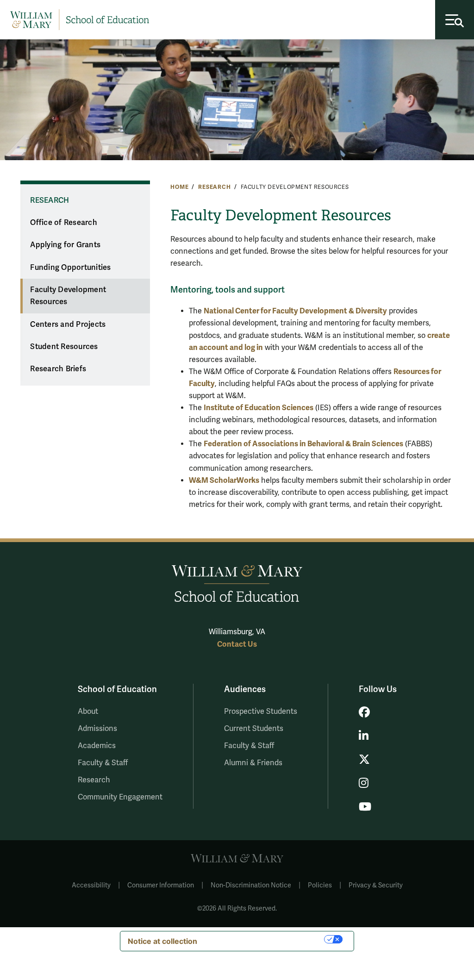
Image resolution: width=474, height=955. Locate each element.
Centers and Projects (68, 324)
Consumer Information (160, 885)
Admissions (97, 728)
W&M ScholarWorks (224, 480)
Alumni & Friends (253, 763)
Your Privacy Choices (265, 939)
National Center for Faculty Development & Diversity (295, 311)
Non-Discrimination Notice (251, 885)
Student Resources (64, 346)
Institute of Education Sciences (258, 407)
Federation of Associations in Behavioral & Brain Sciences (303, 444)
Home (179, 187)
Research (214, 187)
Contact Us (237, 644)
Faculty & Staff (103, 763)
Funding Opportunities (70, 267)
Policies (320, 885)
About (88, 711)
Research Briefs (58, 369)
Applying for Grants (65, 245)
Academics (97, 745)
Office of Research (63, 222)
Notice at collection (162, 941)
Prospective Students (260, 711)
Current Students (253, 728)
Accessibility (91, 885)
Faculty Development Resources (68, 296)
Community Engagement (120, 797)
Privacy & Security (376, 885)
